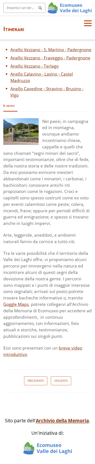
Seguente (61, 381)
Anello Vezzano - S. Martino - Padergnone (50, 50)
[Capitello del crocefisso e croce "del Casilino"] (21, 131)
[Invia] (40, 8)
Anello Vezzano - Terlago (34, 66)
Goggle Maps (16, 304)
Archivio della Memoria (62, 420)
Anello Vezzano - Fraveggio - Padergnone (50, 58)
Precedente (35, 381)
